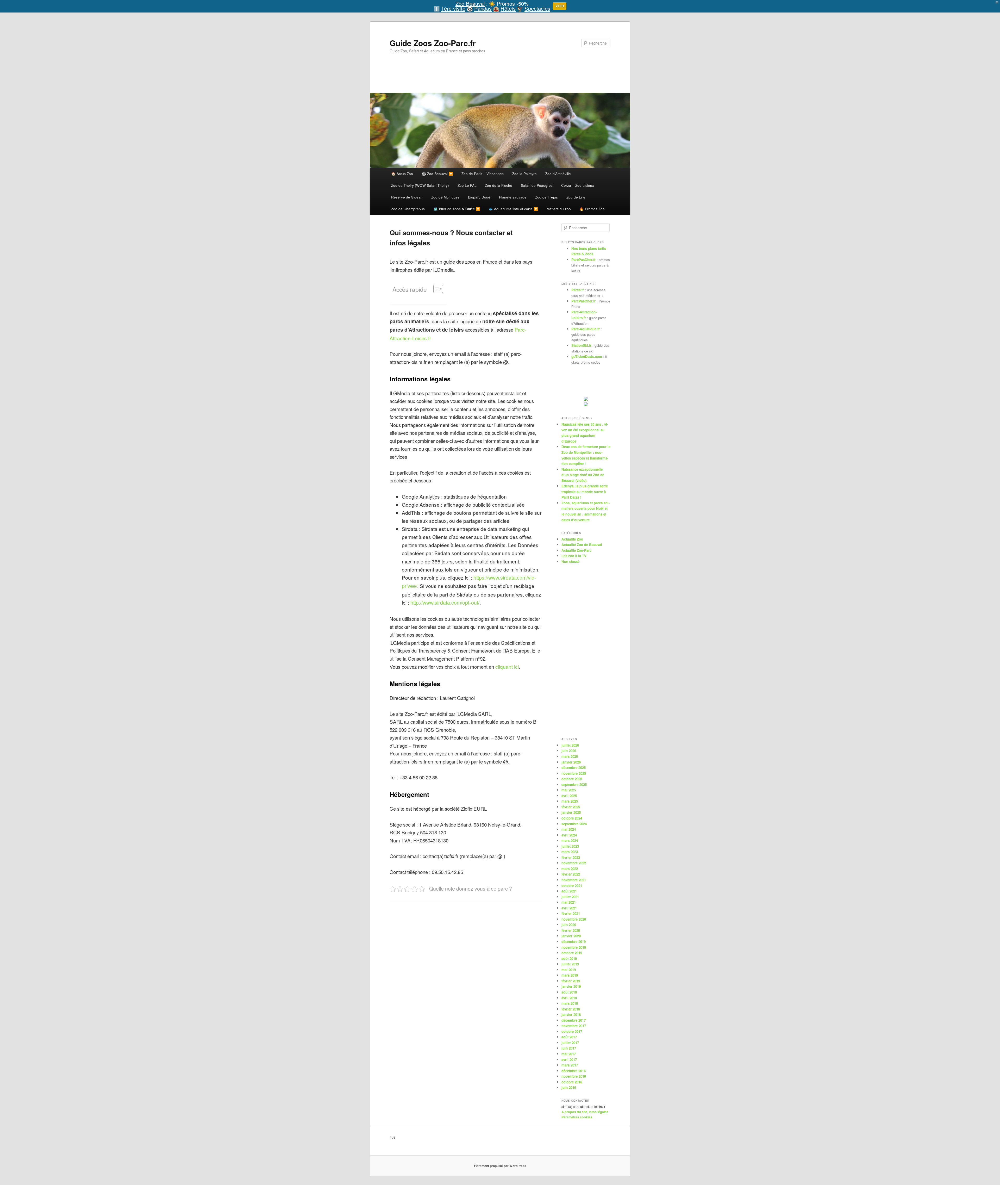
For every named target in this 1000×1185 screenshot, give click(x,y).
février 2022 (570, 874)
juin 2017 (568, 1048)
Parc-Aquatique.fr (585, 328)
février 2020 (570, 930)
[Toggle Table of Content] (435, 288)
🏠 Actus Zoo (402, 173)
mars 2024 (569, 840)
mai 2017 (568, 1053)
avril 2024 (569, 835)
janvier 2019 (571, 986)
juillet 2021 (570, 896)
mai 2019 (568, 969)
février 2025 (570, 806)
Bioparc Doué (479, 197)
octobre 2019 (571, 952)
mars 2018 (569, 1003)
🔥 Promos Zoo (592, 208)
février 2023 (570, 857)
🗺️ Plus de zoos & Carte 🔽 (456, 208)
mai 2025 (568, 789)
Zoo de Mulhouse (445, 197)
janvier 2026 (571, 762)
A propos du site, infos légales (584, 1111)
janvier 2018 (571, 1014)
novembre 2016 (573, 1076)
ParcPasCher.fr (583, 259)
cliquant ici (507, 666)
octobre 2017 (571, 1031)
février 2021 (570, 913)
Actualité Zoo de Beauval (581, 544)
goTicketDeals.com (586, 356)
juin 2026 (568, 750)
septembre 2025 (574, 784)
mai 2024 (568, 829)
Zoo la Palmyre (524, 173)
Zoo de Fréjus (546, 197)
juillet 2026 (570, 745)
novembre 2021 (573, 879)
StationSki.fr (581, 345)
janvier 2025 (571, 812)
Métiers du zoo (559, 208)
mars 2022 (569, 868)
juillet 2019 (570, 963)
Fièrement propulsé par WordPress (500, 1165)
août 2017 (569, 1036)
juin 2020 (568, 924)
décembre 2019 (573, 941)
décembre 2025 (573, 767)
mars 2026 (569, 756)
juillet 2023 (570, 846)
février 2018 (570, 1009)
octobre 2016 (571, 1081)
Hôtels (508, 8)
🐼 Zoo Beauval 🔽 (437, 173)
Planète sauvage (513, 197)
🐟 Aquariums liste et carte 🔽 (513, 208)
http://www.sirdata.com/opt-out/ (444, 602)
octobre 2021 (571, 885)
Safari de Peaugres (537, 185)
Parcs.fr (577, 289)
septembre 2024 (574, 823)
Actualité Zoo (572, 539)
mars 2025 (569, 801)
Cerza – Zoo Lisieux (577, 185)
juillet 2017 (570, 1042)
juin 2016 (568, 1087)
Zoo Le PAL (467, 185)
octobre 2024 (571, 818)
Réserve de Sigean (407, 197)
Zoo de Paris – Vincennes (482, 173)
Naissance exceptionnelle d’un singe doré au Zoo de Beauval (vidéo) (582, 475)
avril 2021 (569, 907)
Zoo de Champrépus (408, 208)
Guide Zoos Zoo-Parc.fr (433, 42)
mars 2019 (569, 975)
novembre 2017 (573, 1025)
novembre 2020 (573, 919)
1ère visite (453, 8)
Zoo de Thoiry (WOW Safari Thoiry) (420, 185)
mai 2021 (568, 902)
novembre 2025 (573, 773)
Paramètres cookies (576, 1117)
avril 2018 (569, 997)
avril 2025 (569, 795)
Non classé (570, 561)
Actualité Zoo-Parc (576, 550)
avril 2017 (569, 1059)
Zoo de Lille (575, 197)
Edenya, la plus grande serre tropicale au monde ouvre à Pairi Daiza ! (584, 491)
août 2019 (569, 958)
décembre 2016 (573, 1070)
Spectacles (537, 8)
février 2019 (570, 980)
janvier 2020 (571, 935)
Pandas (483, 8)
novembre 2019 (573, 947)
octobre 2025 (571, 778)
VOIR (559, 5)
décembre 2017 (573, 1020)
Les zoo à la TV (573, 555)
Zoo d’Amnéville (558, 173)
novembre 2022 (573, 862)
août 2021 (569, 891)
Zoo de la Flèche (498, 185)
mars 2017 (569, 1065)
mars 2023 (569, 851)
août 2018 (569, 992)
